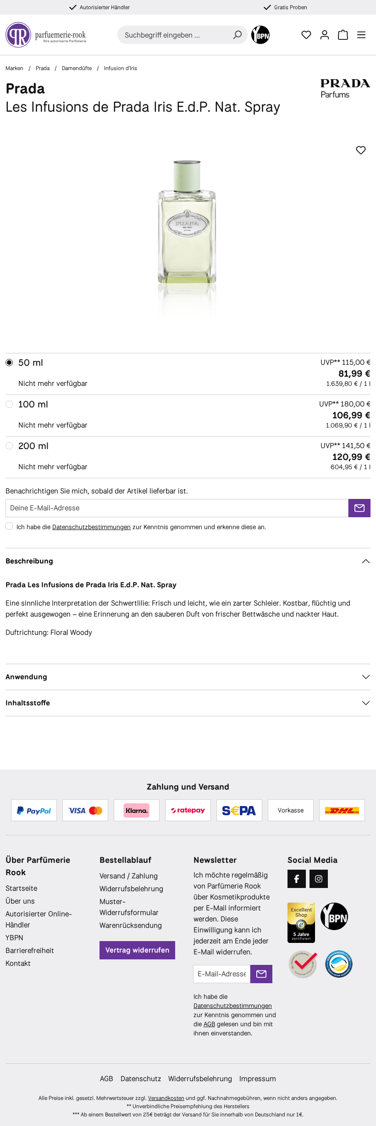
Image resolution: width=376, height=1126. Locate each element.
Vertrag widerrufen (137, 950)
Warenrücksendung (131, 925)
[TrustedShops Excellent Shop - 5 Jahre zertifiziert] (301, 923)
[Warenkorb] (343, 35)
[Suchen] (237, 35)
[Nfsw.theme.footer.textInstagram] (319, 879)
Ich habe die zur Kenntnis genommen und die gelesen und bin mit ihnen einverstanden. (235, 1014)
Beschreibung (29, 561)
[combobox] (172, 35)
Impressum (257, 1078)
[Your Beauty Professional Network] (260, 35)
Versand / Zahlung (129, 876)
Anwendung (26, 677)
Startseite (21, 888)
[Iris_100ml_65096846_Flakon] (188, 239)
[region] (188, 239)
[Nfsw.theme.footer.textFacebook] (297, 879)
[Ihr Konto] (324, 35)
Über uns (20, 901)
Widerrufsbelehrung (131, 888)
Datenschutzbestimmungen (91, 527)
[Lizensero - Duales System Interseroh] (339, 964)
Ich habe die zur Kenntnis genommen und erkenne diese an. (141, 527)
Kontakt (18, 963)
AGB (209, 1024)
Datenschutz (141, 1078)
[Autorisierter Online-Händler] (304, 964)
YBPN (14, 937)
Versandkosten (166, 1098)
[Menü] (361, 35)
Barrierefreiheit (30, 950)
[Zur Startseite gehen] (46, 35)
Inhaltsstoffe (28, 703)
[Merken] (361, 150)
